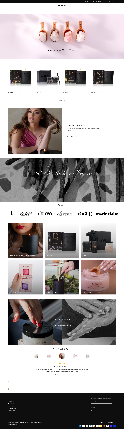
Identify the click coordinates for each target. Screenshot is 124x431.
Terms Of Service (12, 413)
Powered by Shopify (12, 424)
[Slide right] (114, 1)
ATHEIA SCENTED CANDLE (62, 366)
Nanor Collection (15, 422)
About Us (10, 399)
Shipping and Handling (14, 406)
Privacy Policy (12, 410)
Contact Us (11, 401)
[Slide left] (109, 1)
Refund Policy (12, 408)
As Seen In (11, 403)
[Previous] (30, 355)
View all (62, 100)
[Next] (93, 355)
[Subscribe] (111, 401)
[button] (9, 5)
